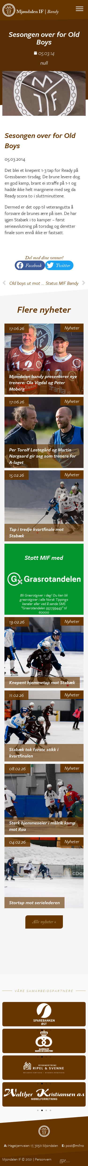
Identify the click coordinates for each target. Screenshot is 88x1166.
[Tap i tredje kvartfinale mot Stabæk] (44, 505)
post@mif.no (75, 1145)
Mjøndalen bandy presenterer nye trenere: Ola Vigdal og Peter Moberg (43, 382)
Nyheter (72, 328)
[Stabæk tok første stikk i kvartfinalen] (44, 725)
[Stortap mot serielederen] (44, 872)
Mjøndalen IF (30, 12)
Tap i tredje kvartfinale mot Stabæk (36, 532)
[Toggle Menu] (79, 8)
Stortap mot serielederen (34, 902)
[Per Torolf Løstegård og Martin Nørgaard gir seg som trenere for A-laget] (44, 432)
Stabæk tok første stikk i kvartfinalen (33, 752)
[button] (30, 265)
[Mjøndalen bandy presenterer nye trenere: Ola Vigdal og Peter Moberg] (44, 359)
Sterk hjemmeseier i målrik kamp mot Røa (42, 825)
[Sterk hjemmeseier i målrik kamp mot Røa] (44, 799)
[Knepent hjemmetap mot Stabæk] (44, 652)
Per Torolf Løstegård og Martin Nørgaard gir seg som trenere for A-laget (42, 455)
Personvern (43, 1159)
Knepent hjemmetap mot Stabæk (42, 682)
